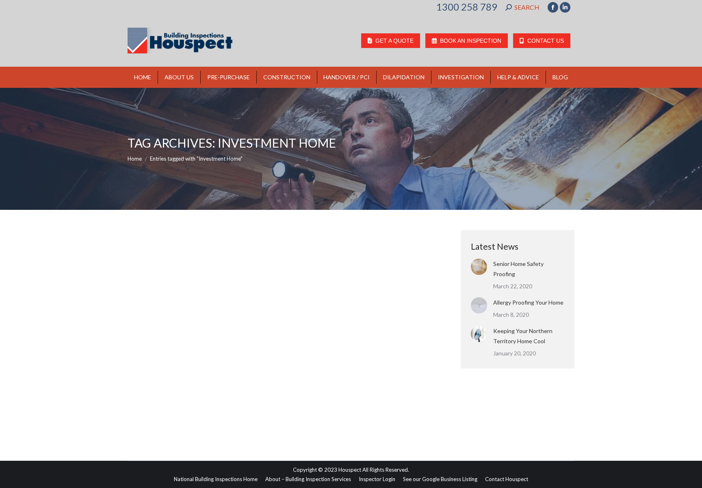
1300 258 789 (466, 6)
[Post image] (479, 267)
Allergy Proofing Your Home (528, 302)
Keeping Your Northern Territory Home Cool (522, 335)
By (205, 399)
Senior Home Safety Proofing (518, 268)
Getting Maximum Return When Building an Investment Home (250, 384)
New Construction (159, 399)
